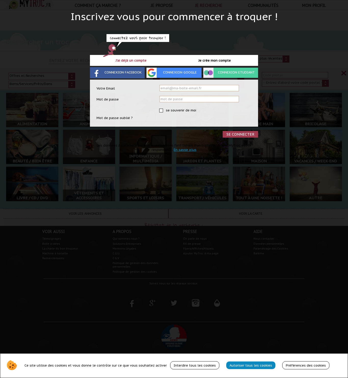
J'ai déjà (131, 60)
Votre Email (106, 88)
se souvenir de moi (180, 110)
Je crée (214, 60)
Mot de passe (108, 99)
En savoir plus (185, 150)
